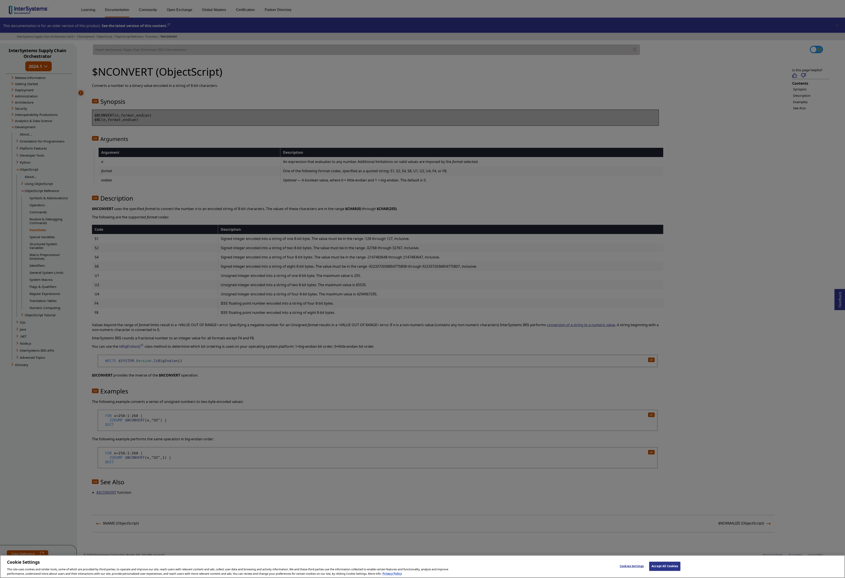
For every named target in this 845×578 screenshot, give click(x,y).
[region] (422, 566)
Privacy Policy (392, 573)
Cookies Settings (632, 566)
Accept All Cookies (665, 566)
